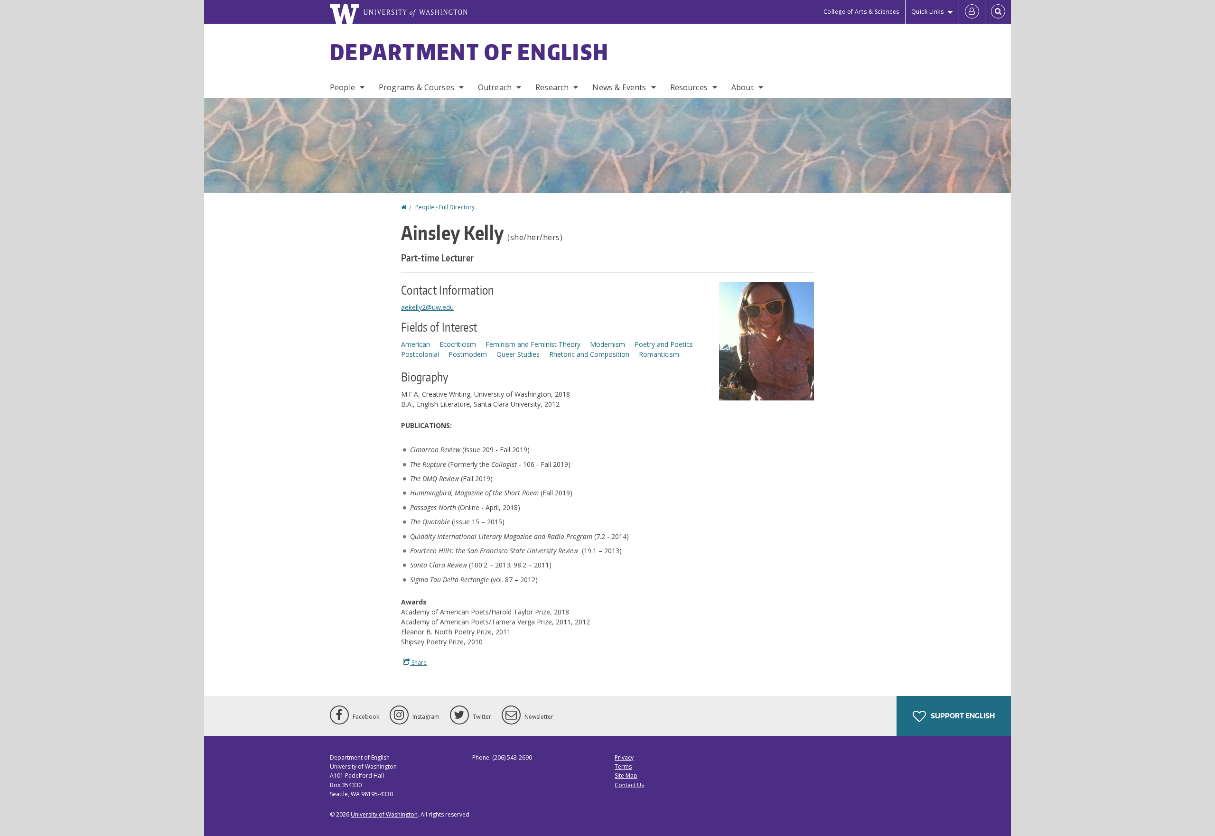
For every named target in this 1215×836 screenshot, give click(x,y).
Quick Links (927, 12)
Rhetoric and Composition (589, 354)
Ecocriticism (457, 344)
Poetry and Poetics (664, 344)
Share (418, 663)
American (415, 344)
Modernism (607, 344)
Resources (689, 87)
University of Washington (384, 814)
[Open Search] (998, 12)
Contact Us (629, 785)
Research (552, 87)
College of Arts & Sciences (861, 12)
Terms (623, 766)
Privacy (624, 757)
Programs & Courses (416, 87)
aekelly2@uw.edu (427, 307)
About (742, 87)
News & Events (619, 87)
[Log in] (972, 12)
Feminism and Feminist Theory (533, 344)
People (342, 87)
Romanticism (659, 354)
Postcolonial (420, 354)
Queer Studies (518, 354)
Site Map (626, 775)
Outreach (495, 87)
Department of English (469, 52)
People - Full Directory (445, 207)
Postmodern (468, 354)
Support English (962, 716)
